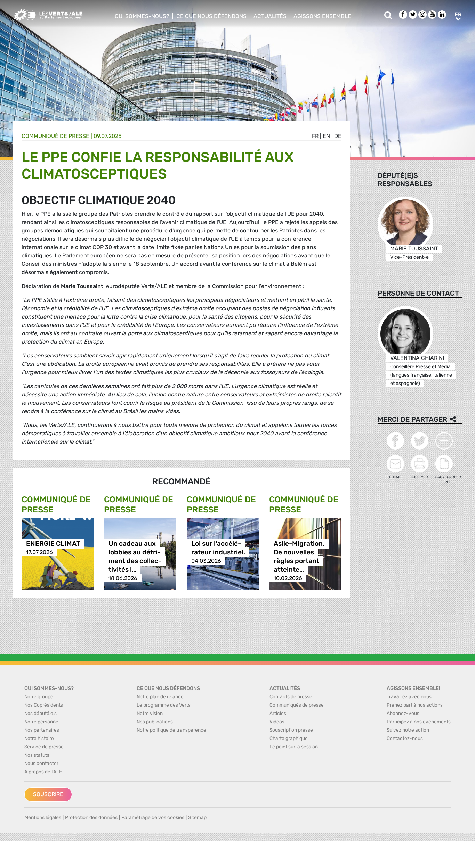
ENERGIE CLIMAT (53, 543)
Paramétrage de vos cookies (152, 818)
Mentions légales (42, 818)
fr (315, 136)
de (337, 136)
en (326, 136)
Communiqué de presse (55, 136)
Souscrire (48, 794)
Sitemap (197, 818)
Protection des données (91, 818)
